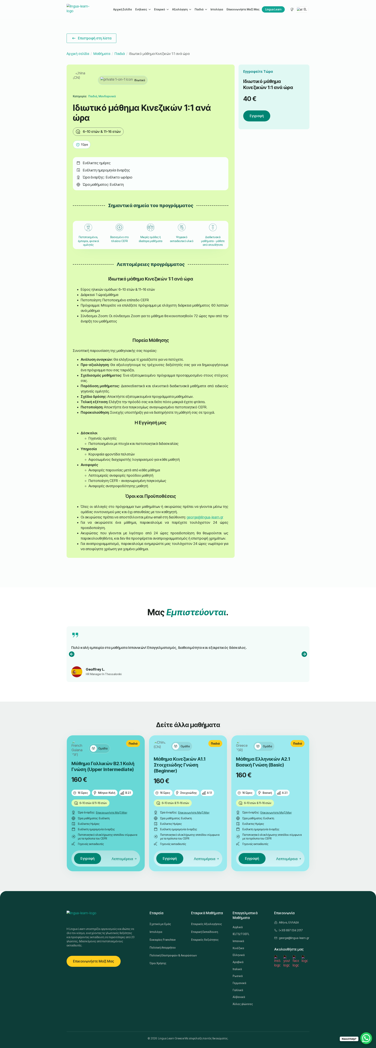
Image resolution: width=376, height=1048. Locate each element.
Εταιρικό (159, 9)
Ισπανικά (238, 941)
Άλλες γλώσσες (243, 1004)
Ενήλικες (141, 9)
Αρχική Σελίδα (122, 9)
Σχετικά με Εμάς (160, 924)
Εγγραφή (257, 116)
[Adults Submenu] (149, 9)
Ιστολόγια (217, 9)
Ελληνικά (239, 955)
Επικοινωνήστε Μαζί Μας (243, 9)
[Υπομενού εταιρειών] (167, 9)
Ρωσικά (238, 976)
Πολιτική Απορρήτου (163, 947)
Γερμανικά (239, 983)
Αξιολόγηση (180, 9)
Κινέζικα (238, 948)
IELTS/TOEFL (241, 934)
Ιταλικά (237, 969)
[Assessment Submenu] (190, 9)
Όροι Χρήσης (158, 963)
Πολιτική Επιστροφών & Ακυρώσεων (167, 955)
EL (305, 9)
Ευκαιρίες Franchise (163, 939)
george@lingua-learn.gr (205, 517)
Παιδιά (199, 9)
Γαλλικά (238, 990)
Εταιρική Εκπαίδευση (204, 931)
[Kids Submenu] (205, 9)
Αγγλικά (238, 927)
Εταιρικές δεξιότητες (205, 939)
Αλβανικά (239, 997)
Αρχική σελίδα (78, 54)
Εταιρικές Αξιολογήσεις (206, 924)
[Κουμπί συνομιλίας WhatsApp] (366, 1038)
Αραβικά (238, 962)
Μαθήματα (101, 54)
